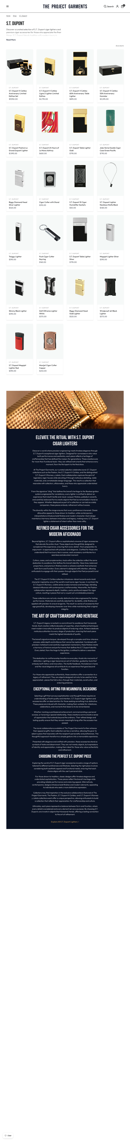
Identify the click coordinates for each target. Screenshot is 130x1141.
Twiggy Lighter (15, 256)
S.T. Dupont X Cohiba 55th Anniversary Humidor (109, 93)
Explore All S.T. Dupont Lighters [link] (64, 822)
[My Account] (117, 6)
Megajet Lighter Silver (109, 256)
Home (8, 16)
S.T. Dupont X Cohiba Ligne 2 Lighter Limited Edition (49, 93)
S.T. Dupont (23, 16)
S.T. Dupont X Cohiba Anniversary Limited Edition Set (18, 93)
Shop (15, 16)
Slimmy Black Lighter (18, 311)
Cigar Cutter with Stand (49, 202)
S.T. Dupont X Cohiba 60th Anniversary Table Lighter (79, 93)
